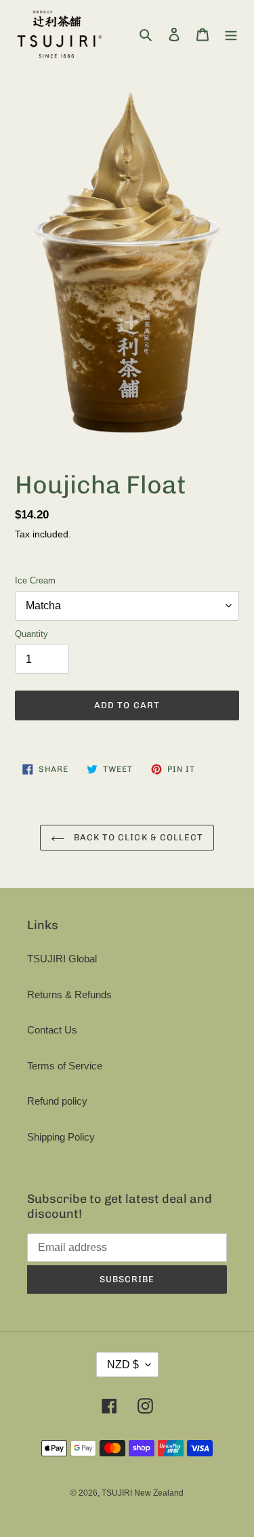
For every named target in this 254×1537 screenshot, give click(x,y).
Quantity (31, 634)
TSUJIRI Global (62, 958)
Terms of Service (64, 1065)
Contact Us (52, 1030)
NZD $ (123, 1364)
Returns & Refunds (69, 994)
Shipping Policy (61, 1137)
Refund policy (57, 1101)
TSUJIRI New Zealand (143, 1493)
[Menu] (231, 34)
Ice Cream (35, 580)
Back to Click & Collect (137, 837)
